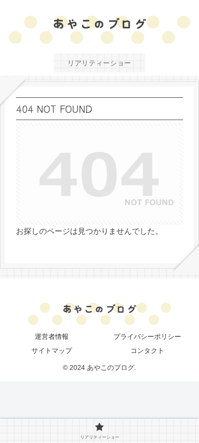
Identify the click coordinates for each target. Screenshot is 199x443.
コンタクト (147, 350)
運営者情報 (52, 336)
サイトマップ (51, 350)
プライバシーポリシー (147, 336)
